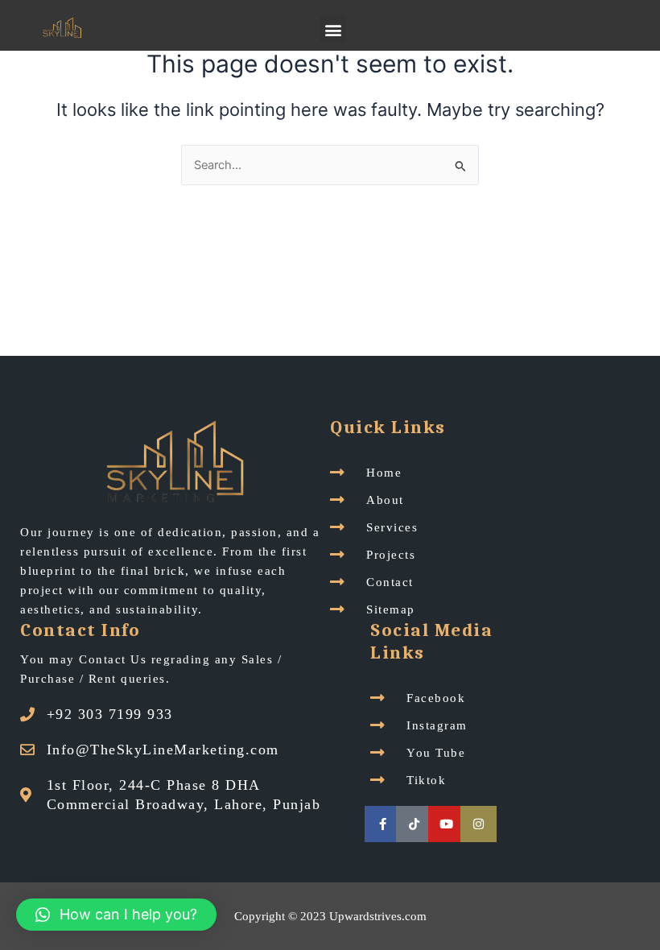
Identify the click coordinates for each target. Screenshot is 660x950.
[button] (333, 29)
